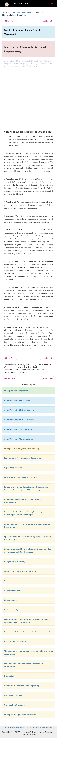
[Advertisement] (28, 97)
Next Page (46, 21)
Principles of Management (21, 12)
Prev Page (10, 21)
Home (4, 12)
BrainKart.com (20, 3)
